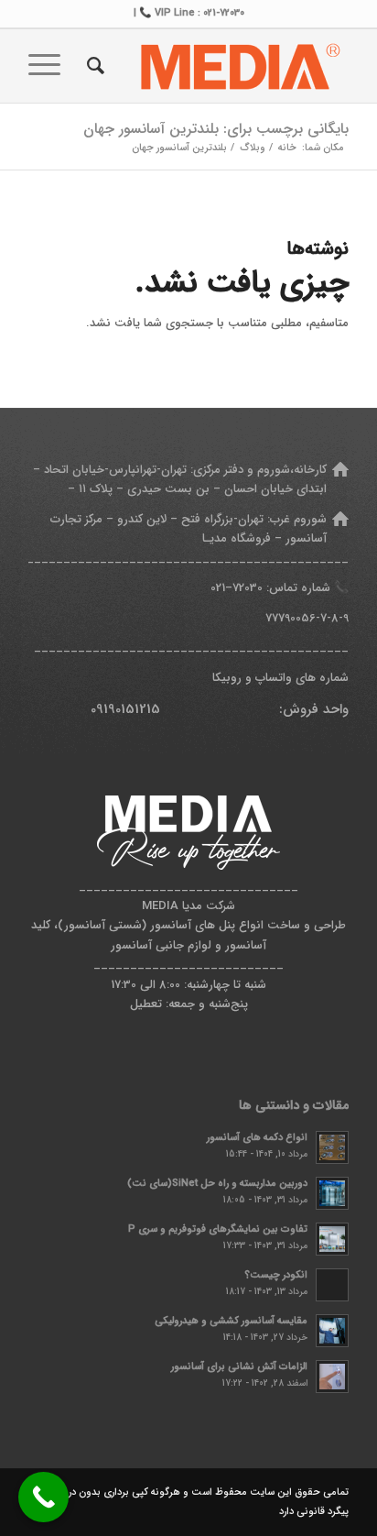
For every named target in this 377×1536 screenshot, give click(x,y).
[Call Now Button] (43, 1497)
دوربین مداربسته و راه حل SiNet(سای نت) (217, 1183)
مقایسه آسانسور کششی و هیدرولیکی (231, 1320)
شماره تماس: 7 (281, 588)
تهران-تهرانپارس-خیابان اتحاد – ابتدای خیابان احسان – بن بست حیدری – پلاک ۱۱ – (180, 479)
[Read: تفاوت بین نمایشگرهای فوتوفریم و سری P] (332, 1239)
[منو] (50, 66)
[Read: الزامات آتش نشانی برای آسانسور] (332, 1376)
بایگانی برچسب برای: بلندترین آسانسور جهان (216, 128)
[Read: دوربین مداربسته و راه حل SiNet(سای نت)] (332, 1193)
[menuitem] (92, 66)
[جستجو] (92, 66)
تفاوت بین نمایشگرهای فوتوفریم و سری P (217, 1229)
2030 (251, 588)
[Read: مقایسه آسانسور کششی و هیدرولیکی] (332, 1330)
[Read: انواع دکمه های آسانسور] (332, 1147)
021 (217, 588)
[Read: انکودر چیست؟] (332, 1284)
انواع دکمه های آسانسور (257, 1137)
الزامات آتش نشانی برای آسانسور (239, 1366)
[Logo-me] (220, 66)
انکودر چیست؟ (275, 1275)
